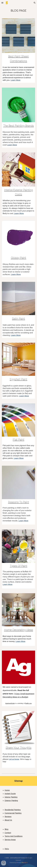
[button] (2, 2)
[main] (18, 11)
